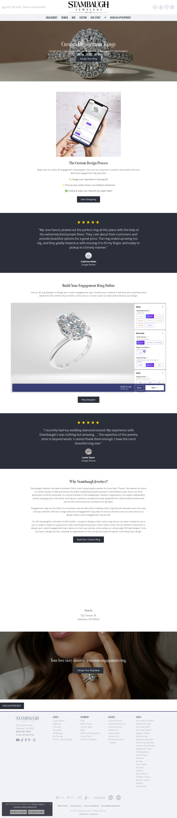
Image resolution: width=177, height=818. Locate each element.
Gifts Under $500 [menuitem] (143, 727)
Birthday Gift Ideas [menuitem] (143, 724)
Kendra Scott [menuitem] (141, 786)
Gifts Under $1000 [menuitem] (143, 730)
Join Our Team (86, 727)
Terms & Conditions (89, 739)
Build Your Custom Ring (88, 539)
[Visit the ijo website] (71, 797)
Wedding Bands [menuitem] (142, 752)
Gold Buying (58, 733)
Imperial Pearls (114, 733)
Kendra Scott (113, 736)
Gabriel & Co (113, 730)
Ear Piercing (58, 736)
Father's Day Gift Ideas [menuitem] (145, 742)
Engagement (52, 18)
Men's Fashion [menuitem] (142, 774)
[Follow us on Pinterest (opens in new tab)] (29, 740)
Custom (83, 18)
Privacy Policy (86, 736)
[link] (12, 7)
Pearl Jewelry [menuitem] (141, 764)
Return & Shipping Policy (90, 733)
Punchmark (93, 814)
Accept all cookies (36, 812)
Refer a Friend (86, 724)
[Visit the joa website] (88, 797)
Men (73, 18)
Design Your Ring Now (89, 670)
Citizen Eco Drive (115, 727)
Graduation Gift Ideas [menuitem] (144, 739)
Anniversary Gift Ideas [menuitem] (145, 721)
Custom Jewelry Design (62, 739)
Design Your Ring (88, 58)
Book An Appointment (120, 18)
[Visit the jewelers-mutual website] (99, 797)
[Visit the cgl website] (118, 797)
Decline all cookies (18, 812)
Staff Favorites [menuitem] (142, 736)
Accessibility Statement (110, 806)
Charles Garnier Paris (117, 724)
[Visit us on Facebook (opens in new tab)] (26, 740)
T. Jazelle (112, 742)
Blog (82, 730)
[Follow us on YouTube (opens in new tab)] (17, 740)
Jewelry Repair (59, 721)
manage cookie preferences (25, 807)
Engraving (57, 724)
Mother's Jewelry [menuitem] (143, 780)
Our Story (96, 18)
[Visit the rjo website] (79, 797)
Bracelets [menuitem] (140, 767)
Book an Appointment (12, 706)
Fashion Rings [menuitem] (141, 755)
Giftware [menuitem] (139, 783)
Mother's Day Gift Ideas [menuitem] (145, 746)
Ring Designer (88, 399)
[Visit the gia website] (60, 797)
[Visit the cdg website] (110, 797)
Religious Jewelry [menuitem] (143, 733)
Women (64, 18)
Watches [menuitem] (139, 771)
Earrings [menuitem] (139, 761)
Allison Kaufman (115, 721)
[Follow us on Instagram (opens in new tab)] (34, 740)
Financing (57, 727)
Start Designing (88, 199)
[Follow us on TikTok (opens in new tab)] (22, 740)
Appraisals (57, 730)
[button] (155, 7)
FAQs (83, 721)
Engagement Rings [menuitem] (143, 749)
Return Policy (63, 806)
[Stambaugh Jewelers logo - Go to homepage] (88, 7)
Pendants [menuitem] (140, 758)
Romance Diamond (116, 739)
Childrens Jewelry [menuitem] (143, 777)
